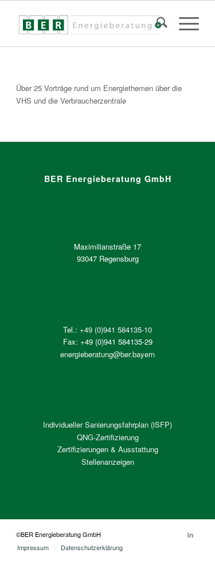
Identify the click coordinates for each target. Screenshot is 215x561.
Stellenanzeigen (107, 461)
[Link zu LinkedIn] (190, 534)
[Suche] (156, 23)
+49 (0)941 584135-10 (116, 329)
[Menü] (183, 23)
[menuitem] (156, 23)
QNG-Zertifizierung (108, 437)
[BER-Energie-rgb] (89, 23)
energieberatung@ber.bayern (107, 354)
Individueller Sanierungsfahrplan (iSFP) (107, 424)
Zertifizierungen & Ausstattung (107, 449)
